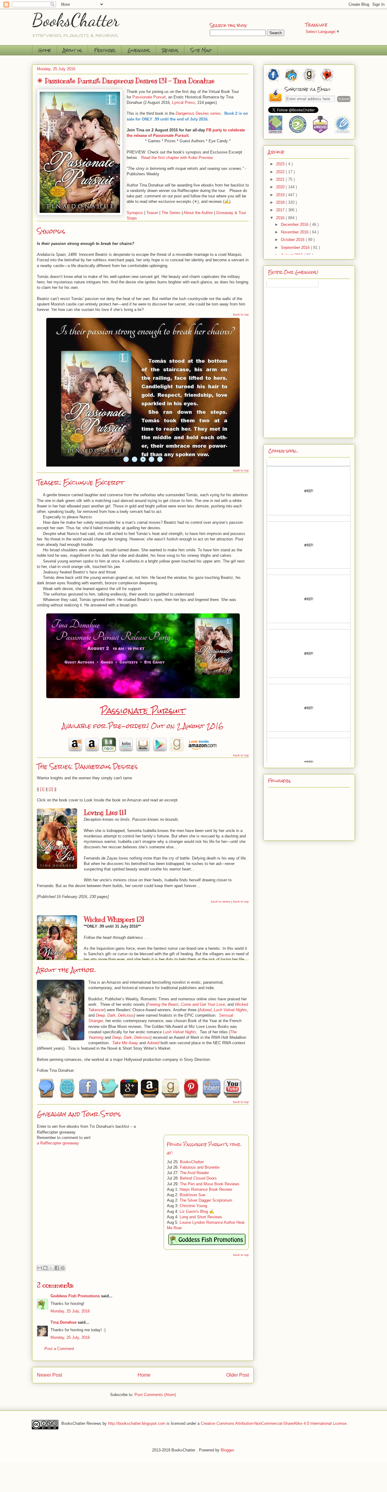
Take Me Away (125, 1043)
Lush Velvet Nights (230, 1010)
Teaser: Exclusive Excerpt (80, 482)
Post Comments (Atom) (155, 1394)
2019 (281, 195)
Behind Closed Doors (198, 1178)
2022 (281, 172)
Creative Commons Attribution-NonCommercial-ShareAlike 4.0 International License (273, 1423)
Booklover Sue (192, 1195)
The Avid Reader (194, 1172)
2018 (281, 202)
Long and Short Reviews (201, 1217)
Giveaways (139, 50)
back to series (220, 901)
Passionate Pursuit (142, 710)
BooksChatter (75, 20)
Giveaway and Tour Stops (79, 1114)
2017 (281, 210)
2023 (281, 164)
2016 (281, 218)
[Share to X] (51, 1268)
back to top (241, 314)
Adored (205, 1010)
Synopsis (135, 212)
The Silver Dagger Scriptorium (206, 1200)
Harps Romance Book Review (206, 1189)
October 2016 (293, 239)
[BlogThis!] (45, 1268)
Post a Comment (59, 1348)
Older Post (237, 1375)
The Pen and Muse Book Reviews (209, 1184)
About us (72, 50)
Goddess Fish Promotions (75, 1296)
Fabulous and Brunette (200, 1167)
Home (44, 50)
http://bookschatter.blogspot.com (136, 1423)
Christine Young (193, 1205)
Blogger (227, 1450)
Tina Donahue (63, 1322)
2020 (281, 187)
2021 (281, 179)
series (198, 113)
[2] (51, 789)
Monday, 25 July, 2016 (70, 1311)
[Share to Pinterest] (63, 1268)
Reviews (170, 50)
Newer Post (49, 1375)
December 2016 (295, 224)
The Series (170, 212)
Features (104, 50)
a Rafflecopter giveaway (58, 1143)
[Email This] (40, 1268)
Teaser (152, 212)
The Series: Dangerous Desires (87, 766)
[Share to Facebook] (57, 1268)
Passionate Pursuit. (171, 135)
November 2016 (295, 232)
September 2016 (296, 247)
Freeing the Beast (162, 1004)
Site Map (201, 50)
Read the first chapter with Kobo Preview (176, 157)
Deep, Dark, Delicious (115, 1015)
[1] (42, 789)
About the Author (198, 212)
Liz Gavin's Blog (194, 1211)
